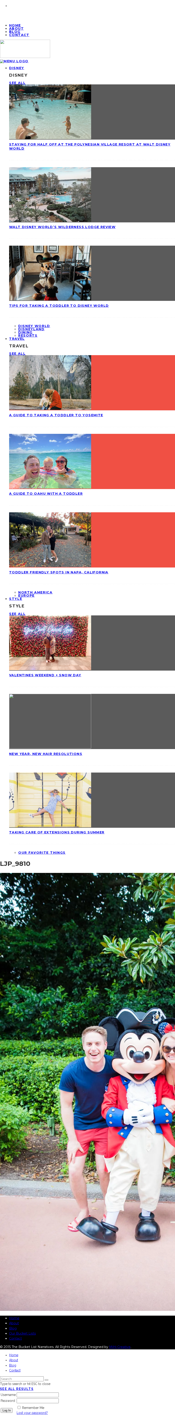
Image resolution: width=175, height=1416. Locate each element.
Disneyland (31, 329)
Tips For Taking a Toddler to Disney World (59, 306)
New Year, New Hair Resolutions (45, 754)
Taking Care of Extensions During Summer (57, 832)
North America (35, 592)
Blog (13, 1328)
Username (8, 1395)
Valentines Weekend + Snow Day (45, 675)
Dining (25, 332)
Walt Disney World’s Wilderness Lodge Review (62, 227)
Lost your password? (32, 1413)
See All (17, 83)
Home (14, 1318)
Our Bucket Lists (22, 1333)
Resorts (28, 335)
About (14, 1323)
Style (15, 599)
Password (8, 1401)
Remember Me (33, 1408)
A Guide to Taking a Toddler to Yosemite (56, 415)
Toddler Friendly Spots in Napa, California (58, 572)
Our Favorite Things (42, 853)
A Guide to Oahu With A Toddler (46, 494)
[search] (46, 1380)
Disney (16, 68)
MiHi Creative (120, 1347)
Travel (17, 339)
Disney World (34, 326)
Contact (19, 35)
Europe (26, 595)
